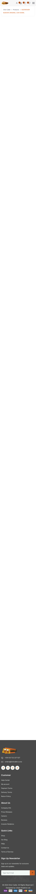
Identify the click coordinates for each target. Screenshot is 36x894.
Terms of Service (7, 852)
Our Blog (4, 840)
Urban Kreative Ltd (23, 888)
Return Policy (6, 796)
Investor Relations (7, 824)
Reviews (4, 820)
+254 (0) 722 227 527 (12, 758)
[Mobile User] (17, 3)
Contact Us (5, 848)
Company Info (6, 808)
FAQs (3, 844)
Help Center (5, 780)
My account (5, 784)
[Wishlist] (31, 680)
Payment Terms (6, 788)
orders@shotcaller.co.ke (13, 762)
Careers (4, 816)
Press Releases (6, 812)
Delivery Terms (6, 792)
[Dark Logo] (5, 3)
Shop (3, 836)
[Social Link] (3, 768)
